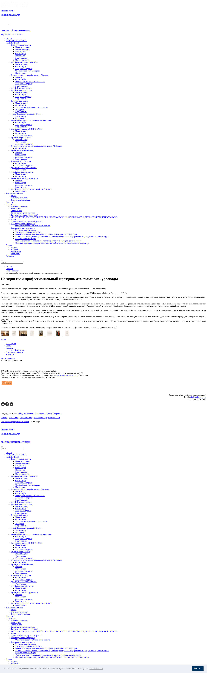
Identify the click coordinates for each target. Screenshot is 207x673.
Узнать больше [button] (96, 669)
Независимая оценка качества (23, 213)
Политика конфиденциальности (47, 418)
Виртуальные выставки (20, 200)
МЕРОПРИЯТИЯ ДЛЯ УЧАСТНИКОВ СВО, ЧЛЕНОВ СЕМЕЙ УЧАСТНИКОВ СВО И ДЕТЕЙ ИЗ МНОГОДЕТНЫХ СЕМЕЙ (64, 217)
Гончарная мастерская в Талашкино (30, 82)
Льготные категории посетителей (24, 215)
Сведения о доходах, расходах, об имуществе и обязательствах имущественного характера (52, 243)
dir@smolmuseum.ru (198, 397)
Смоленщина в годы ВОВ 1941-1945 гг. (27, 129)
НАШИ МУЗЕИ (12, 43)
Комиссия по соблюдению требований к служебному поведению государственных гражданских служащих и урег (62, 236)
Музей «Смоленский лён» (21, 90)
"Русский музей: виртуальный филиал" (27, 221)
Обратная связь (26, 418)
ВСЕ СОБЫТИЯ (8, 358)
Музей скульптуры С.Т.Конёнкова (24, 62)
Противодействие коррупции (23, 228)
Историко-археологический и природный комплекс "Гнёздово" (36, 146)
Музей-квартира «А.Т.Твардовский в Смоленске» (31, 120)
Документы (15, 249)
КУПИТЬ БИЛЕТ (7, 11)
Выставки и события (14, 193)
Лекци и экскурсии (23, 97)
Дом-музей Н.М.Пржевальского (24, 168)
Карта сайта (13, 418)
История (14, 247)
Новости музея (21, 64)
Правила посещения (19, 206)
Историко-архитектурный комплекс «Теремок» (30, 75)
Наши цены (15, 254)
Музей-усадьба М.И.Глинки (22, 150)
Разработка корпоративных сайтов (15, 422)
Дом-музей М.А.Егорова (21, 161)
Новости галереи (22, 47)
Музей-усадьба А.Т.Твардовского (24, 178)
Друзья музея (16, 252)
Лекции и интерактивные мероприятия (31, 107)
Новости (18, 77)
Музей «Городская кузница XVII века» (26, 114)
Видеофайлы (20, 187)
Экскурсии (19, 110)
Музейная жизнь (17, 350)
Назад (3, 340)
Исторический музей (19, 101)
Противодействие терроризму (23, 224)
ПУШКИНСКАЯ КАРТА (16, 41)
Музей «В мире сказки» (20, 138)
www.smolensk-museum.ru (67, 375)
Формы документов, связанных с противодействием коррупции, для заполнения (48, 241)
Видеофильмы (21, 58)
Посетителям (11, 204)
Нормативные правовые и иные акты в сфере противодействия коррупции (46, 234)
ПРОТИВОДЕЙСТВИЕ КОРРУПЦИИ (15, 30)
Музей (8, 346)
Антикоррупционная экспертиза (28, 232)
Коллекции (39, 414)
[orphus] (7, 385)
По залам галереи (22, 49)
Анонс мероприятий (19, 198)
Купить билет (16, 211)
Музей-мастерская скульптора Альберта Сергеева (31, 189)
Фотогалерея (20, 54)
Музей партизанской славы (22, 172)
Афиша (13, 196)
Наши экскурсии (22, 60)
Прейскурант (20, 73)
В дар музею (20, 51)
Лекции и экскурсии (23, 69)
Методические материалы (26, 230)
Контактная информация (25, 239)
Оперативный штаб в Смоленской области (32, 226)
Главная (9, 39)
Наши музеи (16, 209)
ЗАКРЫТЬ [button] (198, 669)
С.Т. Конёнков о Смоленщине (27, 71)
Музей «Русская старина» (21, 88)
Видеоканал (15, 219)
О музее (9, 245)
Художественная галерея (21, 45)
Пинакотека (20, 56)
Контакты (10, 256)
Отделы (22, 414)
